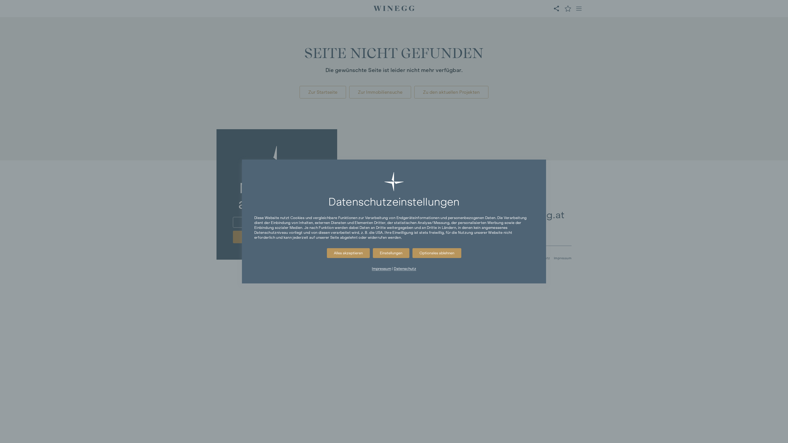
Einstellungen (391, 253)
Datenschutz (405, 269)
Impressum (381, 269)
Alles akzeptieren (348, 253)
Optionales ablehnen (436, 253)
